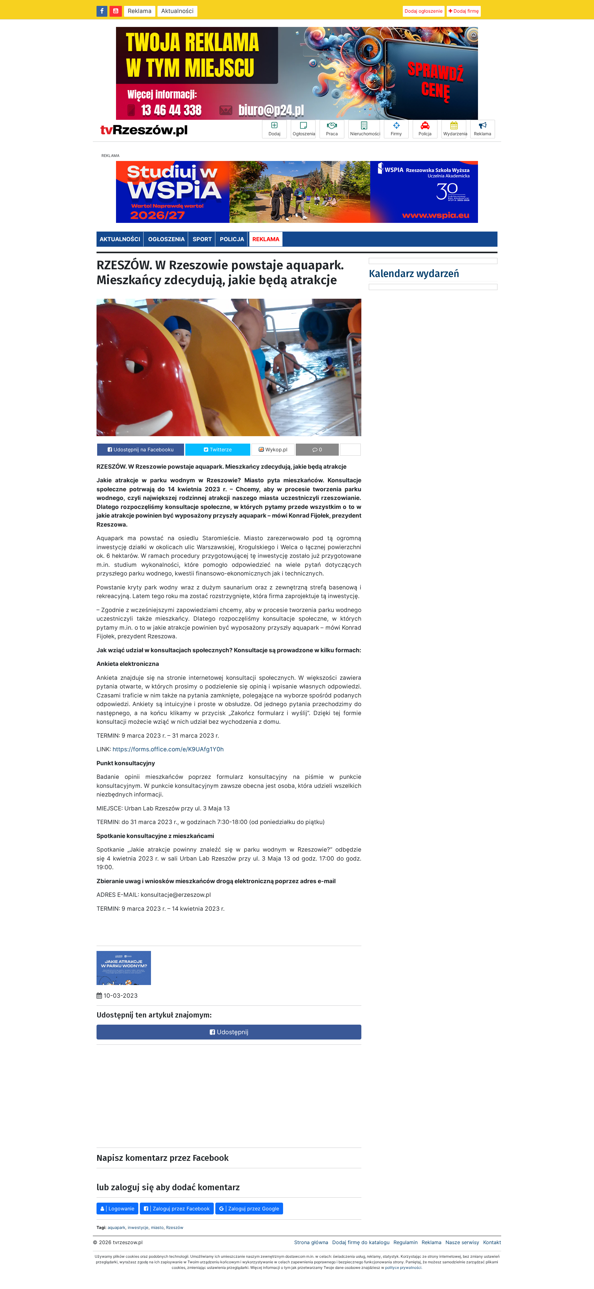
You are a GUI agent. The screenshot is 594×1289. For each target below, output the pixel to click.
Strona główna (311, 1242)
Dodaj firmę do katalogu (361, 1242)
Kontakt (492, 1242)
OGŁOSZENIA (166, 239)
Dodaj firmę (465, 11)
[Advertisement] (160, 1094)
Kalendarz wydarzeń (414, 274)
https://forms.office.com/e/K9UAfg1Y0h (168, 749)
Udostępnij (231, 1032)
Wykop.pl (275, 449)
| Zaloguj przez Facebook (179, 1208)
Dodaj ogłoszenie (424, 11)
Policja (425, 133)
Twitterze (220, 449)
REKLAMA (265, 239)
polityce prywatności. (403, 1267)
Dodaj (274, 133)
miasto (157, 1227)
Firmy (396, 133)
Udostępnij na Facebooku (143, 449)
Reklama (140, 11)
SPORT (202, 239)
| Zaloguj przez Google (251, 1208)
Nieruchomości (365, 133)
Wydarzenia (454, 133)
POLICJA (232, 239)
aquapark (116, 1227)
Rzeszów (174, 1227)
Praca (332, 133)
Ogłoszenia (304, 133)
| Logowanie (119, 1208)
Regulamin (406, 1242)
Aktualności (177, 11)
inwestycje (138, 1227)
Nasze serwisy (462, 1242)
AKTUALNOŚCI (120, 239)
